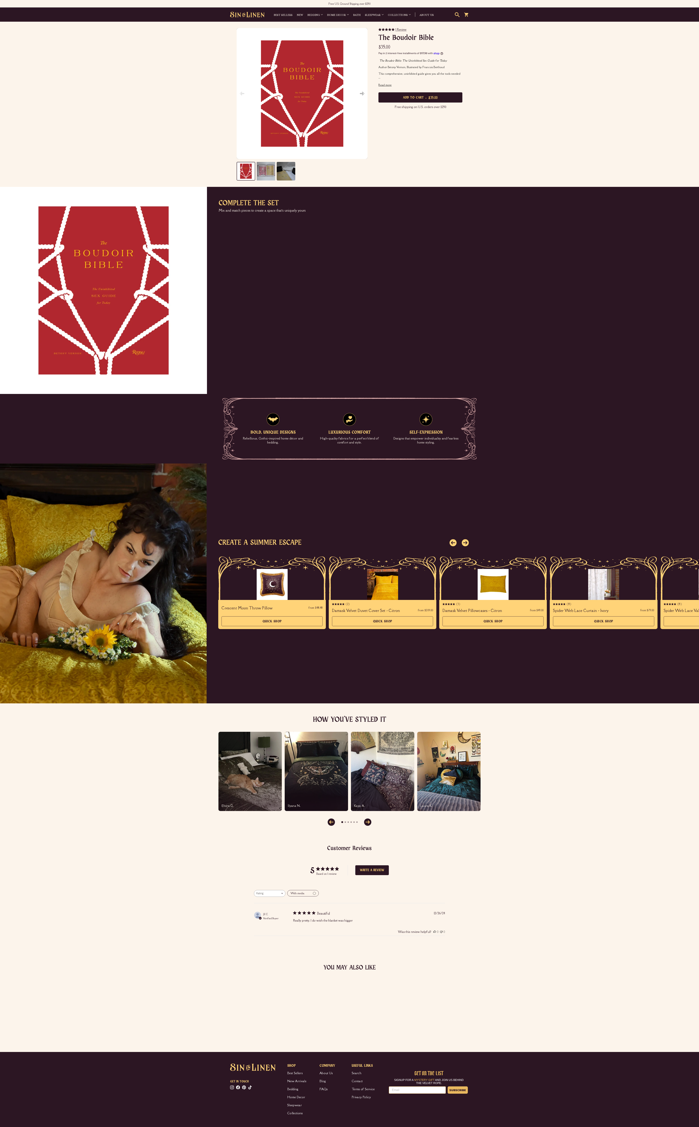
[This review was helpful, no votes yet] (434, 932)
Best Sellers (283, 14)
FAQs (323, 1089)
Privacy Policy (361, 1097)
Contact (357, 1081)
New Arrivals (296, 1081)
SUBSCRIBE (457, 1090)
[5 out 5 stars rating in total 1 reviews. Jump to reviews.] (235, 1025)
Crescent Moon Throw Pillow (247, 608)
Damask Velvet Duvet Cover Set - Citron (366, 610)
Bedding (313, 14)
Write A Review (372, 870)
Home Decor (336, 14)
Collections (398, 14)
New (300, 14)
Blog (322, 1081)
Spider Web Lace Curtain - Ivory (581, 610)
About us (427, 14)
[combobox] (269, 893)
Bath (357, 14)
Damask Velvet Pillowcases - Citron (472, 610)
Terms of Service (363, 1089)
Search (356, 1073)
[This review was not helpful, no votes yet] (441, 932)
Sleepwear (373, 14)
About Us (326, 1073)
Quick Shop (272, 623)
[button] (362, 93)
